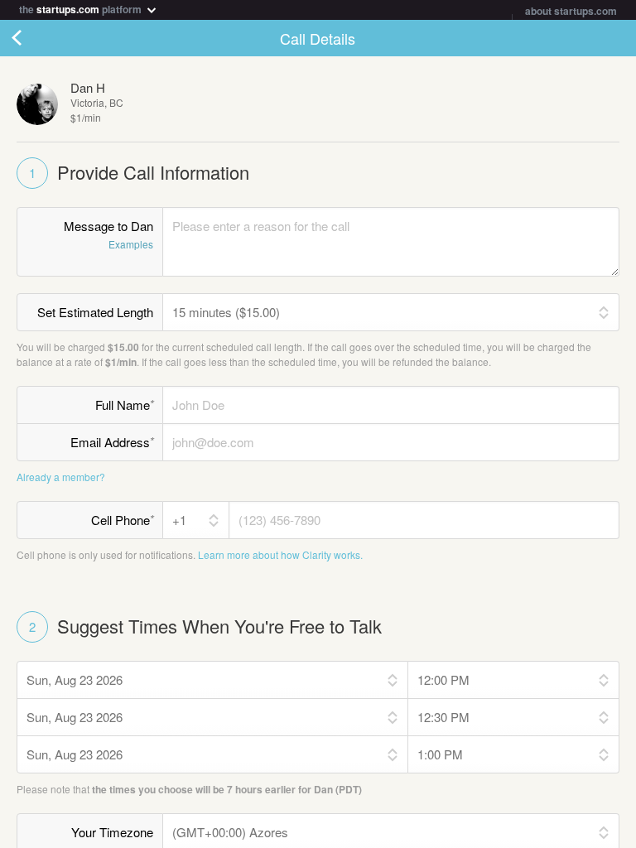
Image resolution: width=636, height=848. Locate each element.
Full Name (124, 404)
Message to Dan (108, 234)
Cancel (33, 38)
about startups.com (571, 10)
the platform (81, 8)
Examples (130, 244)
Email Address (112, 441)
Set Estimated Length (95, 311)
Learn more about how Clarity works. (280, 554)
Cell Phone (122, 519)
